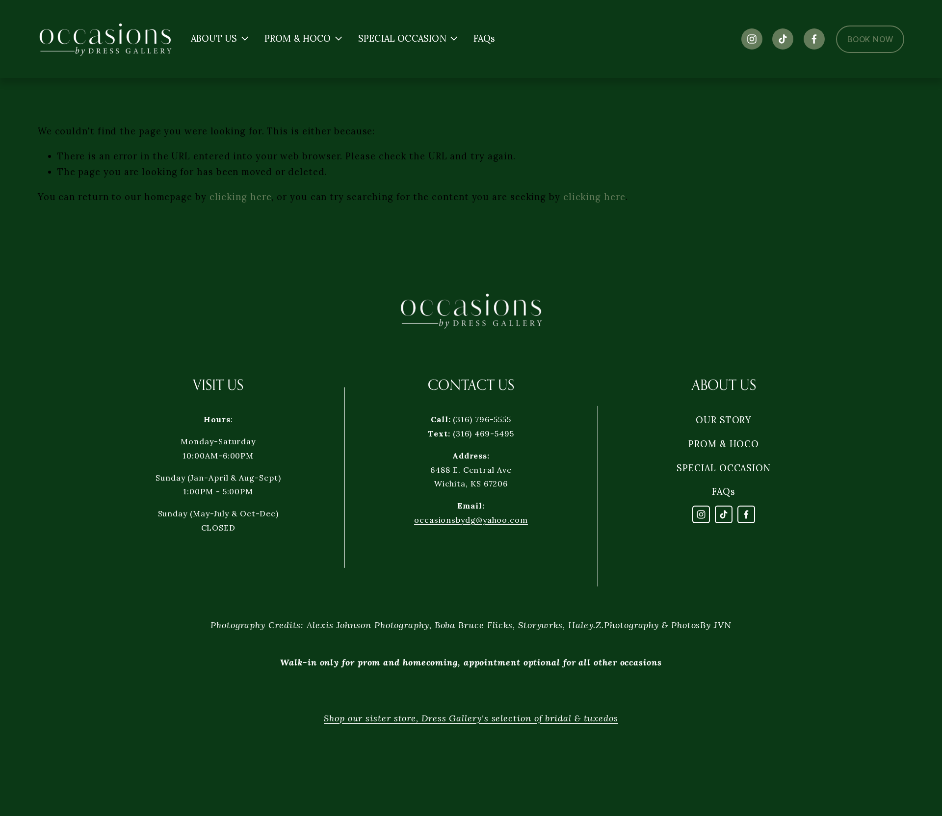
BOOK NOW (870, 39)
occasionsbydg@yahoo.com (471, 520)
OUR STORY (724, 420)
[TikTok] (782, 39)
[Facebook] (814, 39)
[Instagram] (751, 39)
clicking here (240, 197)
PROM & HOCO (723, 444)
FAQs (484, 39)
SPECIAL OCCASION (724, 468)
